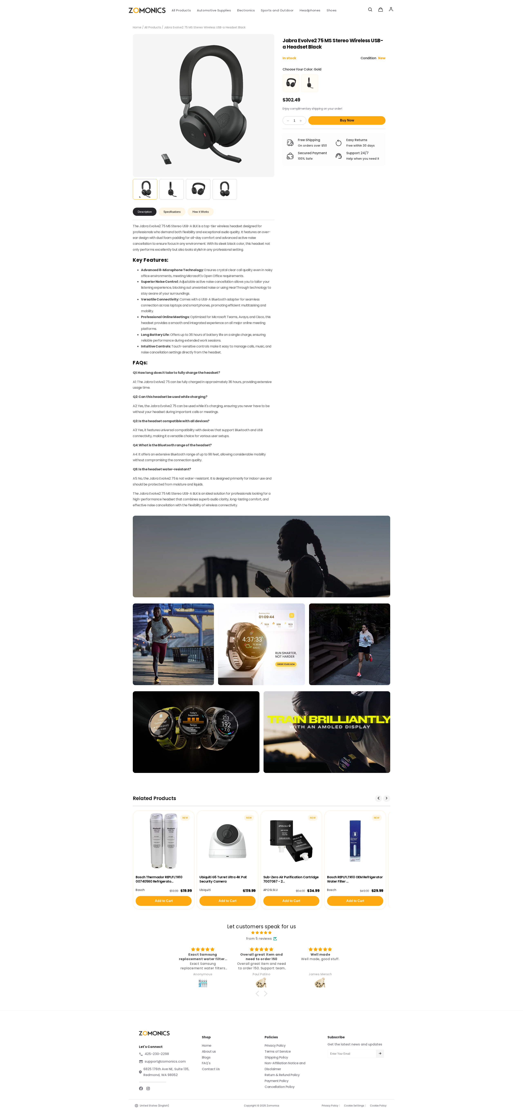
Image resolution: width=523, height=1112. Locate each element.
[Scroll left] (378, 798)
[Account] (391, 10)
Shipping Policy (276, 1057)
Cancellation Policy (280, 1086)
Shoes (332, 10)
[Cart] (380, 10)
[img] (261, 933)
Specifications (172, 211)
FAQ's (206, 1063)
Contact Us (211, 1069)
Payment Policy (276, 1081)
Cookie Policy (378, 1105)
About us (209, 1051)
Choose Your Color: (302, 69)
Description (145, 211)
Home (137, 27)
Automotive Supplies (214, 10)
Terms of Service (278, 1051)
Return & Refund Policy (282, 1075)
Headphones (310, 10)
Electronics (246, 10)
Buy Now (347, 120)
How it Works (200, 211)
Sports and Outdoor (277, 10)
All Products (181, 10)
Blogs (206, 1057)
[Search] (370, 10)
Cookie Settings (354, 1105)
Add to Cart (164, 901)
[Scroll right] (386, 798)
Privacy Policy (275, 1045)
